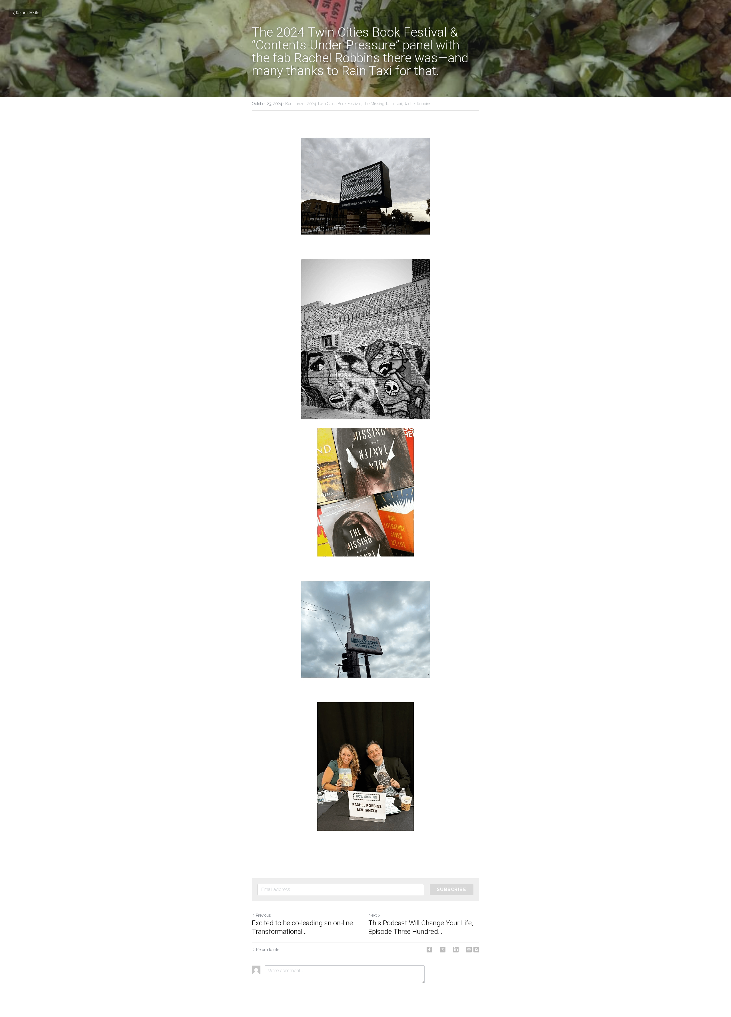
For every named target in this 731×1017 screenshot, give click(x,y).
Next (372, 915)
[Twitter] (442, 949)
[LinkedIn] (456, 949)
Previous (263, 915)
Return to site (27, 13)
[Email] (469, 949)
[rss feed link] (476, 949)
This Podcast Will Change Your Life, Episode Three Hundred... (420, 927)
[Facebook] (429, 949)
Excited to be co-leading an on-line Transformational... (302, 927)
